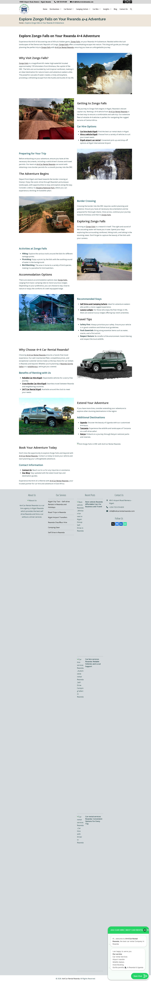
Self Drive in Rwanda (56, 532)
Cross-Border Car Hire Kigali (34, 383)
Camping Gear (54, 527)
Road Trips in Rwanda (57, 512)
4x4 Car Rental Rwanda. (71, 978)
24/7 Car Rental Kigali (31, 389)
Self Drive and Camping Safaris (93, 304)
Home (21, 23)
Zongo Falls (75, 41)
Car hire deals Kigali (88, 131)
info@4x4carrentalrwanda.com (122, 511)
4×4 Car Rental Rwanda (64, 47)
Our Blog (26, 473)
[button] (131, 9)
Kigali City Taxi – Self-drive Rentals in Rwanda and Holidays (59, 504)
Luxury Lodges (86, 310)
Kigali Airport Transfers (57, 517)
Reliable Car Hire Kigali (32, 378)
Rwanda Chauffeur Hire (57, 522)
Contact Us (27, 470)
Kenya (83, 434)
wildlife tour (33, 366)
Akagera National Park (45, 188)
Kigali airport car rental (90, 140)
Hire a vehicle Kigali (88, 134)
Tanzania (84, 428)
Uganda (83, 422)
